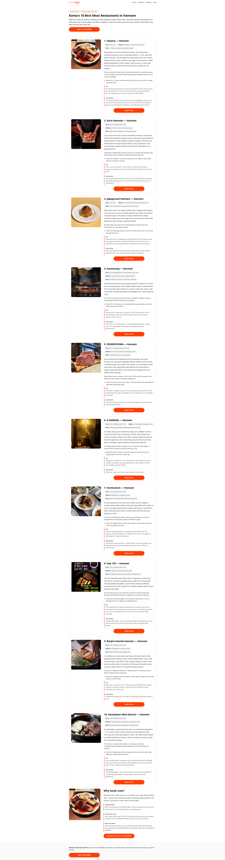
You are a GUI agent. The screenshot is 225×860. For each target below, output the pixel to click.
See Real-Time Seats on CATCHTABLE (119, 836)
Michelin (141, 2)
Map (154, 2)
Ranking (148, 2)
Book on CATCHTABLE (84, 29)
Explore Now (129, 110)
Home (134, 2)
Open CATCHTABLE (84, 855)
